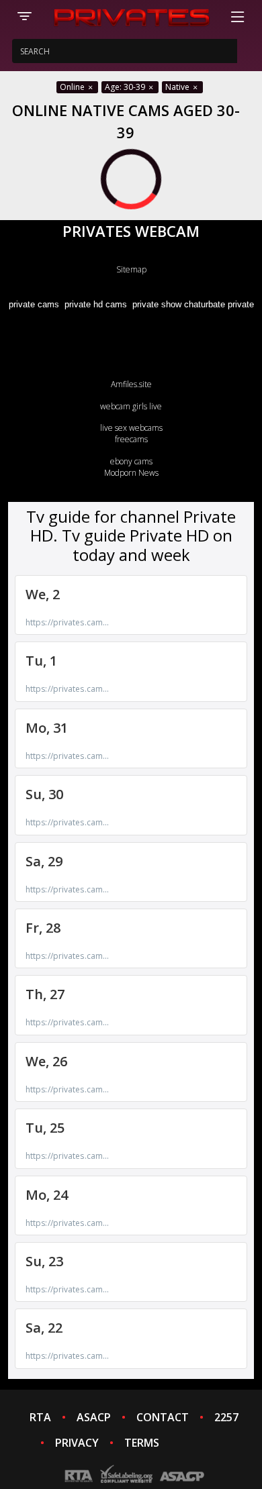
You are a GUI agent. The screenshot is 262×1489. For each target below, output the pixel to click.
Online (73, 87)
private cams (34, 304)
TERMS (141, 1442)
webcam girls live (131, 406)
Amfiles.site (131, 384)
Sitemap (131, 269)
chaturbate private (219, 304)
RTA (40, 1417)
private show (156, 304)
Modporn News (131, 472)
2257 (226, 1417)
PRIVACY (77, 1442)
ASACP (94, 1417)
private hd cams (95, 304)
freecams (131, 439)
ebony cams (131, 461)
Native (178, 87)
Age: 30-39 (126, 87)
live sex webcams (131, 427)
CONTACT (162, 1417)
